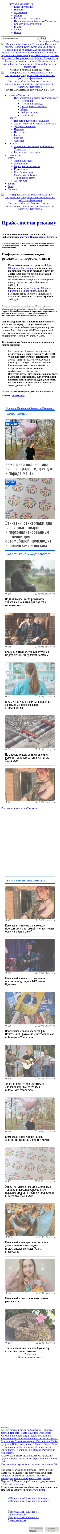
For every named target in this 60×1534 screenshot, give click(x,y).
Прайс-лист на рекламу (29, 223)
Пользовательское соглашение (17, 1475)
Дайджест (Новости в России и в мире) (31, 266)
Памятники (26, 100)
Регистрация (46, 41)
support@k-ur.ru (35, 1489)
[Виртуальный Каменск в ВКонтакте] (30, 1499)
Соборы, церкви (29, 112)
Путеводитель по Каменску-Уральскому (36, 98)
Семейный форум (23, 172)
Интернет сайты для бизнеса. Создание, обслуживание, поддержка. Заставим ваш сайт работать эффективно (30, 84)
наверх (5, 1427)
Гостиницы (26, 115)
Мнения (18, 137)
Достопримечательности (33, 106)
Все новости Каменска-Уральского (20, 808)
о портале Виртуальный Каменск (37, 237)
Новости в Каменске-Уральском (31, 120)
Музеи (24, 109)
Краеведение (21, 169)
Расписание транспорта (27, 152)
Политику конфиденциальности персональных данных (25, 1477)
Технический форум (25, 177)
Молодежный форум (25, 175)
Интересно (20, 132)
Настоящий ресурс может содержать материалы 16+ (29, 1464)
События (19, 140)
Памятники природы (31, 103)
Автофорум (20, 180)
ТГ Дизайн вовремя (12, 1484)
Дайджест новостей (25, 126)
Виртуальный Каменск (20, 4)
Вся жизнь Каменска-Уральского (30, 1355)
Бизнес (18, 135)
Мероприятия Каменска (27, 166)
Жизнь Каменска (23, 160)
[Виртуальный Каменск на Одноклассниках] (30, 1516)
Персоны (19, 129)
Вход (56, 41)
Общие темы (21, 163)
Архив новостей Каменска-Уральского (35, 123)
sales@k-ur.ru (18, 395)
